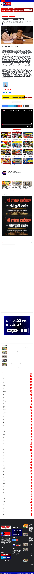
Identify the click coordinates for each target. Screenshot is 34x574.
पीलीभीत (3, 414)
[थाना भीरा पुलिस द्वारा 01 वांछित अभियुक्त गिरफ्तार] (27, 183)
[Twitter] (6, 89)
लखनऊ (3, 394)
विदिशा (3, 457)
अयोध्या (3, 418)
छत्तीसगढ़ (4, 482)
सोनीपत (3, 442)
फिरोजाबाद (4, 412)
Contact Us (2, 533)
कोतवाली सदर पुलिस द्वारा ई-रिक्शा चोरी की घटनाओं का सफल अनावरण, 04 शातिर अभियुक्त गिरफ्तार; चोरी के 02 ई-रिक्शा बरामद (19, 341)
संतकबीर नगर (4, 393)
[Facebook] (5, 89)
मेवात (3, 385)
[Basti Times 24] (7, 4)
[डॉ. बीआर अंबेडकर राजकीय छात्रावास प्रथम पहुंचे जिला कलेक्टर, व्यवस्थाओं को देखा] (4, 345)
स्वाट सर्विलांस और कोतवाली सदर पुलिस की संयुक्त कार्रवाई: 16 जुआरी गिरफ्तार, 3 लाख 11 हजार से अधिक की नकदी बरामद (16, 188)
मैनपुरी (3, 421)
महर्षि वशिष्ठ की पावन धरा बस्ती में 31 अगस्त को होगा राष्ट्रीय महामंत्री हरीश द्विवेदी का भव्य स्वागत (6, 188)
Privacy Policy (2, 531)
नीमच (3, 452)
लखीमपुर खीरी (4, 390)
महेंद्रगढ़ (4, 431)
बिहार (3, 473)
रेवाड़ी (3, 433)
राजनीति (3, 363)
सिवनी (3, 458)
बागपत (3, 403)
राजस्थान (4, 366)
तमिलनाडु (4, 479)
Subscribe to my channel (17, 129)
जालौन (3, 397)
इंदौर (3, 463)
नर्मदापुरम (4, 464)
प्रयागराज (4, 396)
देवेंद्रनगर (4, 449)
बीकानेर (3, 369)
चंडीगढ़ (3, 436)
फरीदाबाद (4, 437)
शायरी (3, 491)
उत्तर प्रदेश (7, 16)
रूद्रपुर (3, 445)
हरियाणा (3, 430)
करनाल (3, 440)
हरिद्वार (3, 446)
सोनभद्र (14, 16)
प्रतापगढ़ (4, 415)
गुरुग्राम (3, 434)
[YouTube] (11, 174)
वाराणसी (3, 400)
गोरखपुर (4, 408)
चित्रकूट (4, 424)
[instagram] (10, 89)
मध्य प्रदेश (4, 448)
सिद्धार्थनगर (4, 402)
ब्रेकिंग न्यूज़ (10, 16)
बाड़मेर (3, 378)
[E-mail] (4, 89)
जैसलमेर (4, 379)
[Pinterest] (9, 89)
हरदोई (3, 405)
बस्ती (3, 388)
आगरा (3, 411)
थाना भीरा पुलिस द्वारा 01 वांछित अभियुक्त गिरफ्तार (27, 187)
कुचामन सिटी (4, 382)
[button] (18, 131)
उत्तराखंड (4, 443)
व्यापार (3, 485)
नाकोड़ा (3, 384)
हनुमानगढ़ (4, 381)
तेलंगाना (3, 476)
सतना (3, 460)
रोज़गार (3, 486)
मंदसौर (3, 455)
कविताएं (3, 489)
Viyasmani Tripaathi (11, 171)
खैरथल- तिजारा (4, 372)
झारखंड (3, 470)
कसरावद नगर (4, 466)
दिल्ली (3, 467)
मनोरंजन (3, 488)
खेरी (3, 399)
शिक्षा (3, 362)
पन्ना (3, 451)
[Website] (7, 174)
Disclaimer (2, 532)
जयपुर (3, 375)
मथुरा (3, 409)
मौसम (3, 495)
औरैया (3, 406)
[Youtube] (8, 89)
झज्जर (3, 439)
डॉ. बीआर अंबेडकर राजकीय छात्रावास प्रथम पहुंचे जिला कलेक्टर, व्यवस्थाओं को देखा (15, 0)
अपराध (3, 16)
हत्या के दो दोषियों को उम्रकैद (17, 101)
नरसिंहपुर (4, 461)
